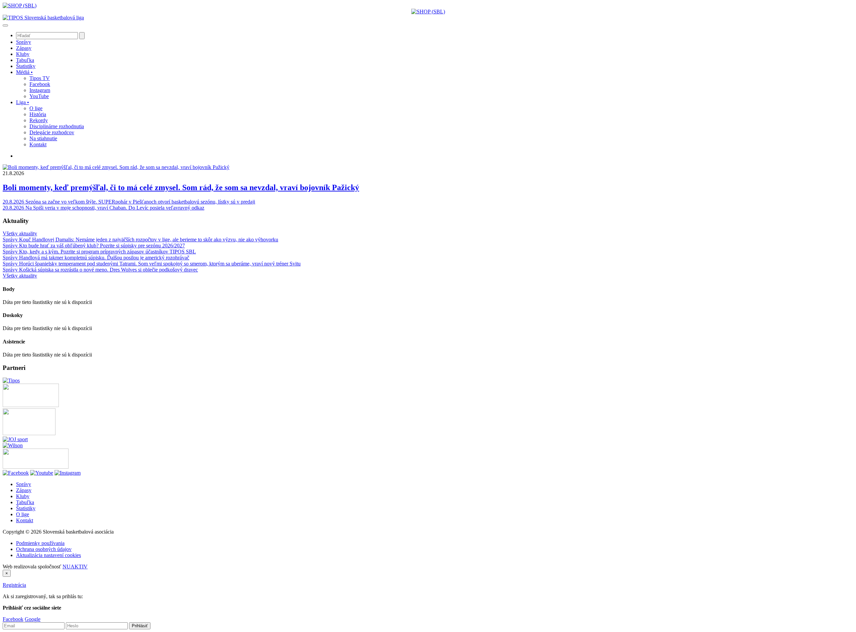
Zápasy (23, 490)
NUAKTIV (75, 566)
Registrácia (14, 585)
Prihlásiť (140, 625)
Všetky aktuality (20, 233)
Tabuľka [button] (25, 60)
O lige (22, 514)
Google (32, 619)
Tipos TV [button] (39, 78)
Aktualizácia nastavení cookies (48, 555)
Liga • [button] (22, 102)
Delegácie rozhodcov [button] (51, 132)
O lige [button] (35, 108)
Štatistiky (25, 508)
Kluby (22, 496)
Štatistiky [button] (25, 66)
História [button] (37, 114)
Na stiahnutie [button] (43, 138)
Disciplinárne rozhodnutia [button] (56, 126)
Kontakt (24, 520)
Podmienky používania (40, 543)
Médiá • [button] (24, 72)
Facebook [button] (39, 84)
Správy (23, 484)
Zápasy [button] (23, 48)
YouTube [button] (39, 96)
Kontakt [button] (37, 144)
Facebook (13, 619)
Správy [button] (23, 42)
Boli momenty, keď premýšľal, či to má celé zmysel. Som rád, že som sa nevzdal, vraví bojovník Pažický (181, 187)
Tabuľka (25, 502)
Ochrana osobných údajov (44, 549)
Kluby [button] (22, 54)
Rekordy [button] (38, 120)
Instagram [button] (39, 90)
